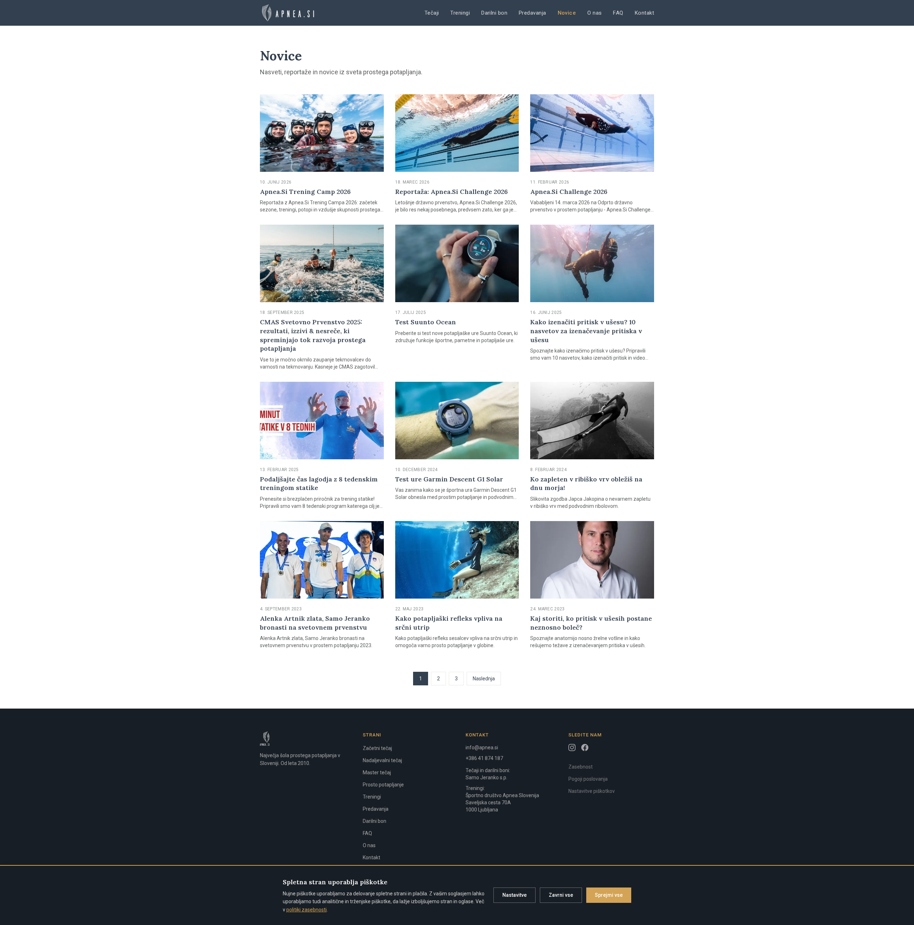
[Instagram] (572, 747)
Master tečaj (377, 772)
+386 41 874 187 (484, 758)
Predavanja (532, 13)
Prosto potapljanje (383, 785)
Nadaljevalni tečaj (382, 760)
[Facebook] (584, 747)
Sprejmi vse (609, 895)
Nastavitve (514, 895)
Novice (567, 13)
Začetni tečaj (377, 748)
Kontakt (644, 13)
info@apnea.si (482, 747)
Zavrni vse (561, 895)
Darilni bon (494, 13)
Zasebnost (580, 767)
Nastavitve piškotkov (591, 791)
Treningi (460, 13)
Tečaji (432, 13)
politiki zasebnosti (306, 909)
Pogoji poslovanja (588, 779)
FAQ (618, 13)
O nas (594, 13)
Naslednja (484, 678)
